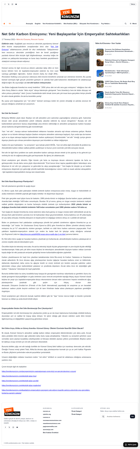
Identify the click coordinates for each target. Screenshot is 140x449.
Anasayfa (29, 23)
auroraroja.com (48, 429)
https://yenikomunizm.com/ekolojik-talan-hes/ (19, 376)
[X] (8, 4)
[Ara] (125, 23)
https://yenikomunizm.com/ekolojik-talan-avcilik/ (20, 381)
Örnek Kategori (77, 411)
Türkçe (133, 4)
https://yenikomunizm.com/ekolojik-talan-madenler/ (21, 385)
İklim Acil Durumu (23, 39)
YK (10, 23)
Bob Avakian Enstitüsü (50, 432)
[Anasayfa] (4, 23)
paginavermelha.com (50, 426)
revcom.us (46, 411)
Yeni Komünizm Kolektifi (52, 23)
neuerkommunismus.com (51, 423)
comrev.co (46, 417)
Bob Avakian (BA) (70, 23)
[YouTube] (16, 4)
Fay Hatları (105, 23)
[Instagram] (12, 4)
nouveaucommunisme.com (52, 420)
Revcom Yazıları (37, 39)
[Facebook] (4, 4)
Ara (132, 416)
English (38, 23)
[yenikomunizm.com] (70, 14)
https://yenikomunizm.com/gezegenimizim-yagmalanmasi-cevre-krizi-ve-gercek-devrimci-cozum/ (39, 371)
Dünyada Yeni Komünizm (89, 23)
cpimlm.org (47, 414)
